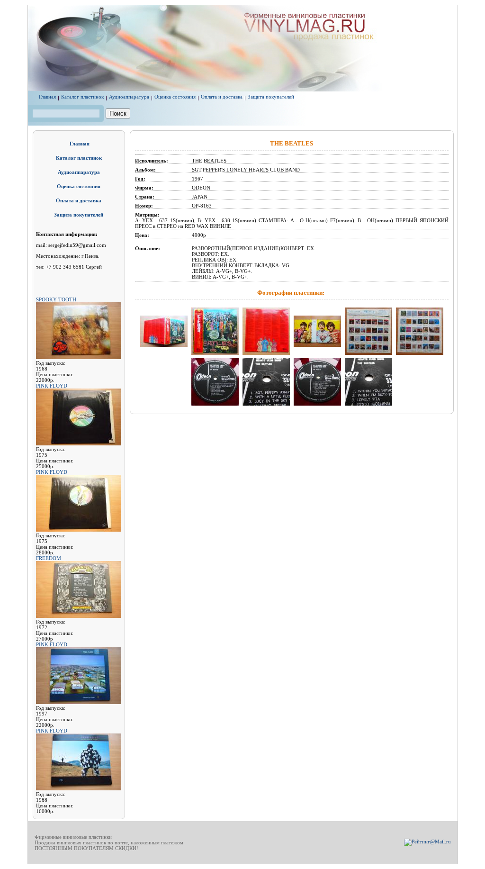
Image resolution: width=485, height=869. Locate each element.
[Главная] (285, 89)
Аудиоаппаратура (129, 97)
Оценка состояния (175, 97)
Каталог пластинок (82, 97)
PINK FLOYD (51, 386)
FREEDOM (48, 558)
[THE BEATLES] (163, 347)
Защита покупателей (271, 97)
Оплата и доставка (221, 97)
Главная (47, 97)
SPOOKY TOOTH (56, 299)
